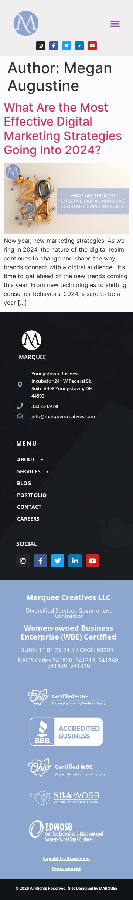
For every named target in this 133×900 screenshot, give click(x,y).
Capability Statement (66, 858)
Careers (28, 518)
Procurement (66, 868)
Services (29, 471)
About (26, 459)
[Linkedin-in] (79, 45)
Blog (24, 483)
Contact (29, 506)
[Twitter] (66, 45)
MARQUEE (108, 888)
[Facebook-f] (53, 45)
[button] (115, 23)
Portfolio (32, 494)
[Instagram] (40, 45)
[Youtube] (92, 45)
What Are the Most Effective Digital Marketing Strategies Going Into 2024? (63, 128)
